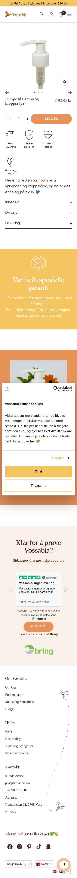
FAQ (8, 732)
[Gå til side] (34, 92)
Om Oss (10, 687)
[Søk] (42, 14)
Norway (10, 812)
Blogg (9, 709)
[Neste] (70, 92)
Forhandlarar (13, 694)
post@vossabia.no (17, 783)
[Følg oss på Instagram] (19, 846)
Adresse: (11, 797)
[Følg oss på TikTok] (39, 846)
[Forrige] (7, 92)
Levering (12, 223)
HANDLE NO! (38, 626)
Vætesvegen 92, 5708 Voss (23, 804)
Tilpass (36, 485)
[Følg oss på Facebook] (10, 846)
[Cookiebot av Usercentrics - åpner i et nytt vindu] (54, 388)
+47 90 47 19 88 (16, 790)
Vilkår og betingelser (19, 746)
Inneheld (12, 202)
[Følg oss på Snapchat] (48, 846)
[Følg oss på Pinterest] (29, 846)
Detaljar (58, 458)
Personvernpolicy (17, 753)
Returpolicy (13, 739)
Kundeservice (14, 776)
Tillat (38, 471)
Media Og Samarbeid (19, 702)
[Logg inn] (51, 14)
